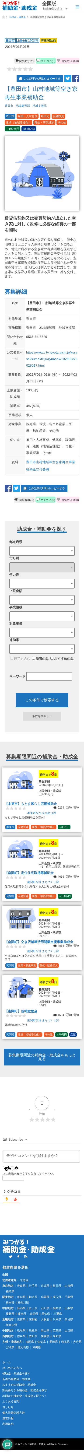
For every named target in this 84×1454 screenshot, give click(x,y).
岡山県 (45, 1330)
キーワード (17, 676)
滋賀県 (21, 1319)
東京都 (10, 1302)
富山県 (33, 1308)
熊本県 (65, 1341)
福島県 (10, 1291)
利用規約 (8, 1424)
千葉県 (69, 1297)
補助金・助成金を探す (16, 1373)
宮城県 (45, 1285)
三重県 (57, 1313)
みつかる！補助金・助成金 (32, 1444)
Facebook (18, 1256)
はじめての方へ (12, 1368)
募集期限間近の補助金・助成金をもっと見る (42, 1057)
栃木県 (33, 1297)
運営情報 (8, 1418)
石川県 (45, 1308)
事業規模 (15, 607)
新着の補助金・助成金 (16, 1379)
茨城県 (21, 1297)
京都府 (33, 1319)
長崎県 (53, 1341)
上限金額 (15, 591)
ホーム (6, 1362)
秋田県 (57, 1285)
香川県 (33, 1336)
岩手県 (33, 1285)
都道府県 (15, 542)
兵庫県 (57, 1319)
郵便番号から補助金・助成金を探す (24, 1390)
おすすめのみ (64, 658)
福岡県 (29, 1341)
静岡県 (34, 1313)
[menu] (77, 7)
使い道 (14, 574)
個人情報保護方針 (13, 1412)
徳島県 (21, 1336)
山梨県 (69, 1308)
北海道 (24, 1280)
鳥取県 (21, 1330)
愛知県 (46, 1313)
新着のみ (42, 658)
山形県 (69, 1285)
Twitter (10, 1256)
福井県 (57, 1308)
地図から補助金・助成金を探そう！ (24, 1396)
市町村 (14, 558)
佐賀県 (41, 1341)
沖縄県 (36, 1347)
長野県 (10, 1313)
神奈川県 (23, 1302)
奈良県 (69, 1319)
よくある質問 (10, 1401)
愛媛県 (45, 1336)
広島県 (57, 1330)
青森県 (21, 1285)
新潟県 (21, 1308)
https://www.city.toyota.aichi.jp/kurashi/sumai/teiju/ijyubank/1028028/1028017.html (51, 358)
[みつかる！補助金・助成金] (20, 6)
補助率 (14, 640)
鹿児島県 (23, 1347)
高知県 (57, 1336)
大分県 (77, 1341)
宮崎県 (10, 1347)
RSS (26, 1256)
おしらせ (8, 1407)
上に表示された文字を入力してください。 (29, 1173)
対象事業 (15, 623)
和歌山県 (11, 1325)
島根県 (33, 1330)
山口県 (69, 1330)
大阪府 (45, 1319)
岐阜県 (22, 1313)
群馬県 (45, 1297)
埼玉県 (57, 1297)
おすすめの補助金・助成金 (19, 1384)
